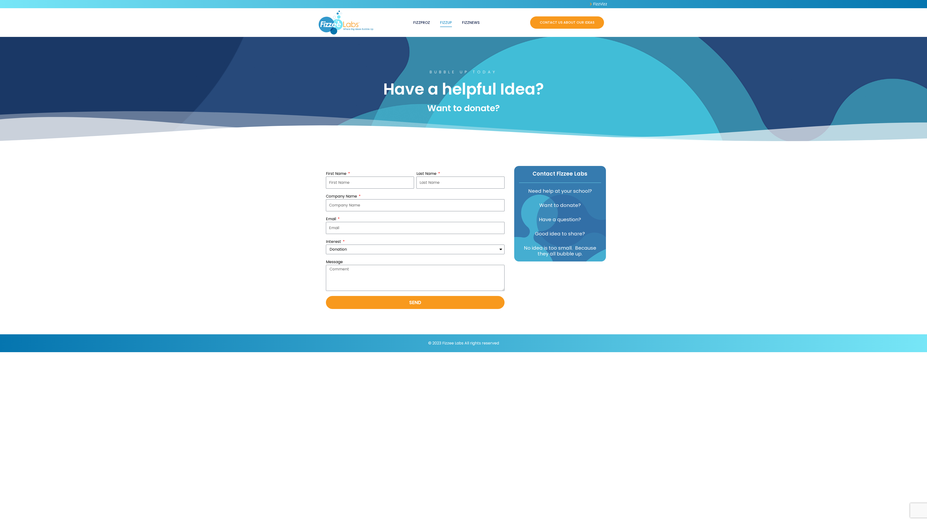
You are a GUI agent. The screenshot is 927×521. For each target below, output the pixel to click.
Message (334, 262)
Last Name (426, 173)
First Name (336, 173)
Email (331, 219)
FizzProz (421, 22)
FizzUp (446, 22)
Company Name (342, 196)
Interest (334, 241)
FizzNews (471, 22)
